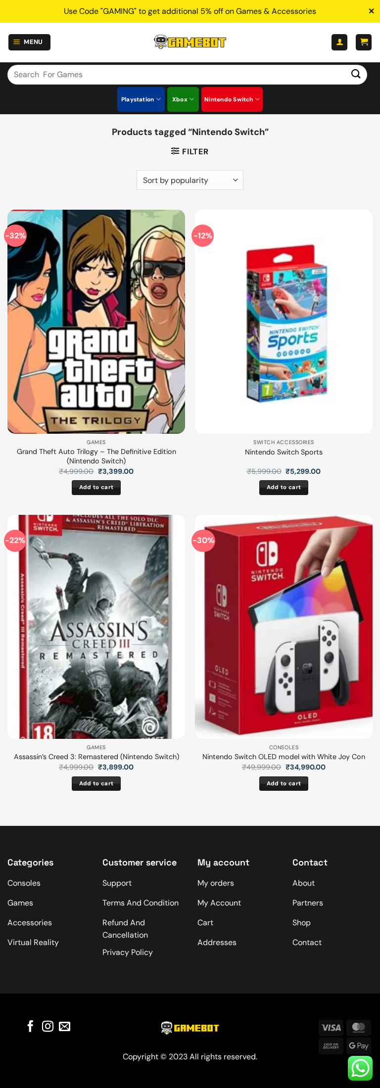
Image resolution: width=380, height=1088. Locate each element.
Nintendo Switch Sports (284, 452)
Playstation (137, 99)
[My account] (339, 42)
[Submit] (356, 74)
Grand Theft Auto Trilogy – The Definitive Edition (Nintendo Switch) (96, 456)
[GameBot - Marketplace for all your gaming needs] (190, 42)
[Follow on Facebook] (30, 1027)
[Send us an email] (64, 1027)
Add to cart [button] (96, 487)
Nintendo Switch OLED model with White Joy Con (283, 756)
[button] (29, 42)
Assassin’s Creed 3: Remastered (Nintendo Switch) (96, 756)
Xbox (180, 99)
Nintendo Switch (228, 99)
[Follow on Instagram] (47, 1027)
